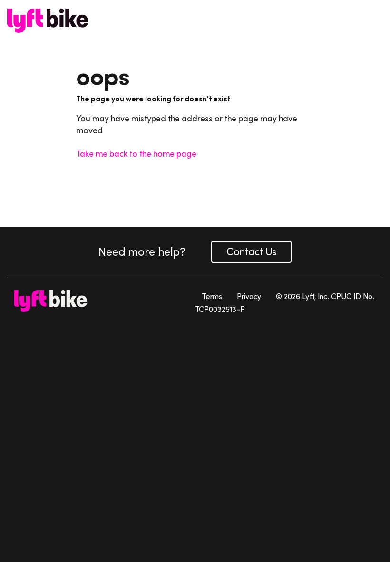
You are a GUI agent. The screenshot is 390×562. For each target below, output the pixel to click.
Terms (212, 296)
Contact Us (251, 251)
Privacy (249, 296)
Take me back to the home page (136, 154)
